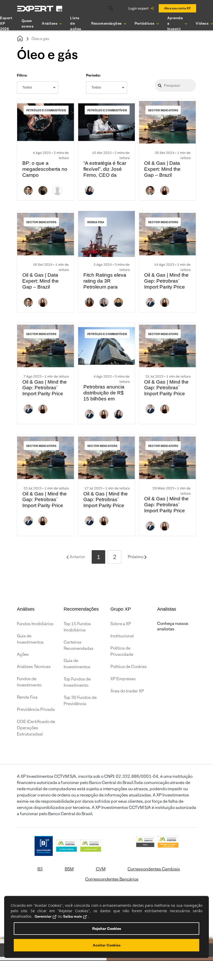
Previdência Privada (36, 709)
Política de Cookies (128, 666)
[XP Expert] (40, 8)
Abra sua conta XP (177, 8)
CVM (100, 869)
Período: (93, 75)
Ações (23, 654)
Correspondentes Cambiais (154, 869)
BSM (69, 869)
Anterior (77, 557)
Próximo (136, 557)
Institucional (122, 636)
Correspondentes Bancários (111, 879)
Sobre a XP (120, 623)
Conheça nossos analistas (172, 626)
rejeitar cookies (106, 928)
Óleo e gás (40, 38)
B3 (40, 869)
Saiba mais (72, 916)
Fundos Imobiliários (35, 623)
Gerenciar (43, 916)
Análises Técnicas (34, 666)
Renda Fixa (27, 697)
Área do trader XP (127, 691)
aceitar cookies (107, 945)
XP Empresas (123, 678)
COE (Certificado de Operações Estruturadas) (36, 728)
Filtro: (22, 75)
